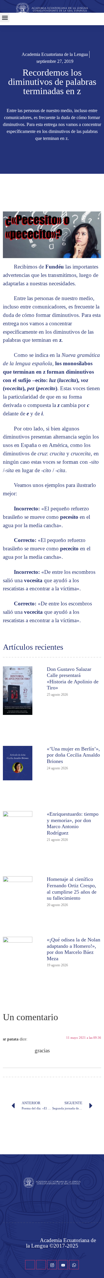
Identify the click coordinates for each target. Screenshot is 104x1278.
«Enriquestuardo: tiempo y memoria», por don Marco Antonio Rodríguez (73, 823)
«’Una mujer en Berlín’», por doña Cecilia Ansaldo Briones (73, 755)
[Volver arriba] (97, 1265)
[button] (5, 17)
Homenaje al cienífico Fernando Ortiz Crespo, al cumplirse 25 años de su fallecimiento (71, 888)
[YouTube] (63, 1264)
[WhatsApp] (74, 1264)
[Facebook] (30, 1264)
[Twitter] (41, 1264)
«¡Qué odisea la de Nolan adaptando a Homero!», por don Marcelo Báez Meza (73, 949)
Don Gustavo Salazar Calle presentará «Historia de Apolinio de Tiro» (73, 678)
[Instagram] (52, 1264)
